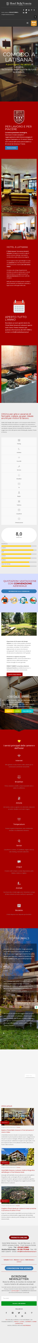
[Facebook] (23, 10)
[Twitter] (26, 10)
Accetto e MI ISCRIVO (19, 1303)
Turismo (18, 1127)
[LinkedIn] (23, 12)
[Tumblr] (34, 10)
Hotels (8, 1260)
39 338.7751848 (23, 1249)
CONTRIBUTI (28, 1321)
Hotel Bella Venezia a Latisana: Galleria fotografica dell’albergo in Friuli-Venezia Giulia (18, 1171)
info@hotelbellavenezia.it (26, 1251)
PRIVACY (16, 1321)
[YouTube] (29, 10)
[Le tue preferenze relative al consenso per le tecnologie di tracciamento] (36, 1007)
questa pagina (15, 1290)
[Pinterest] (31, 10)
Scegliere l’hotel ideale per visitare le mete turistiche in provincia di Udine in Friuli (18, 1209)
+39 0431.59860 (23, 1247)
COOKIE (22, 1321)
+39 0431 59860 (13, 12)
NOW (34, 23)
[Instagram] (26, 12)
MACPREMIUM (27, 1325)
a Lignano (19, 1260)
